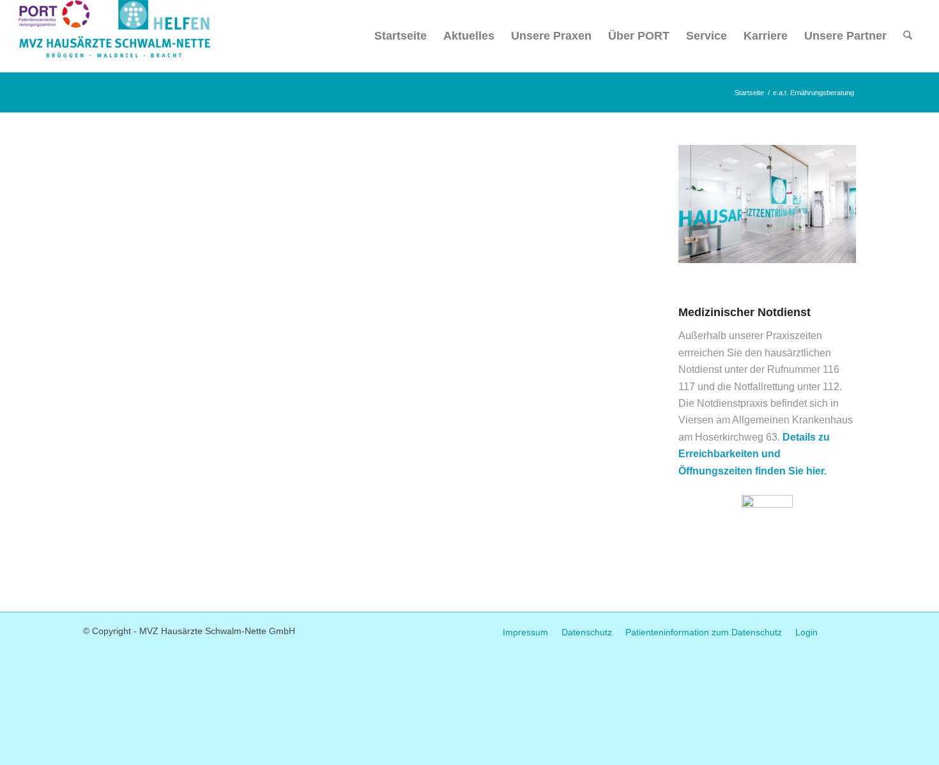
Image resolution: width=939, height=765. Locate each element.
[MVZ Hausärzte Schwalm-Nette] (114, 36)
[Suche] (907, 36)
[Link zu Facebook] (846, 629)
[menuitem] (400, 36)
